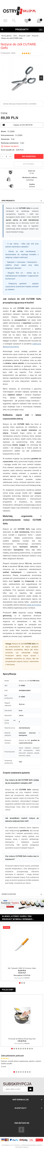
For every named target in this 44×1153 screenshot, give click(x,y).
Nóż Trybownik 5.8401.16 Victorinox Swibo (22, 968)
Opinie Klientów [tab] (9, 894)
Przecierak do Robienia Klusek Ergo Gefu (22, 1039)
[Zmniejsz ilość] (2, 156)
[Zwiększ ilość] (10, 156)
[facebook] (21, 1129)
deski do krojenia (34, 605)
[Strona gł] (19, 11)
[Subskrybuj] (30, 1089)
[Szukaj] (14, 20)
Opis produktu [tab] (8, 201)
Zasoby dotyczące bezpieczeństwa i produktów (19, 104)
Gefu (13, 53)
